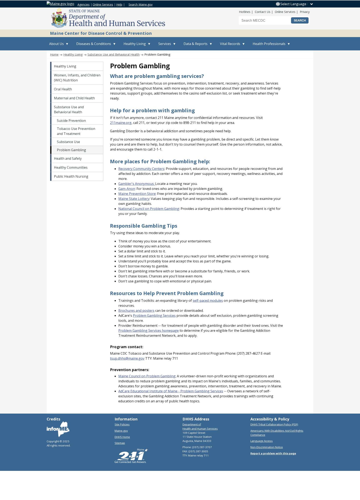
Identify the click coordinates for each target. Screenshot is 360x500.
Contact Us (262, 12)
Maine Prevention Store (137, 193)
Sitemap (120, 443)
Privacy (305, 12)
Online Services (103, 4)
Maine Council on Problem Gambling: (147, 376)
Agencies (84, 4)
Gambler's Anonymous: (136, 183)
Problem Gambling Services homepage (148, 330)
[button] (296, 4)
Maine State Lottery (133, 198)
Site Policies (122, 424)
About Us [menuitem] (55, 45)
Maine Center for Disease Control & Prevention (101, 33)
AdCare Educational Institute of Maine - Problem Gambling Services (170, 391)
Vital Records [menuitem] (229, 45)
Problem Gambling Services (154, 315)
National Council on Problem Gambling (148, 208)
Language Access (261, 441)
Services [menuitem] (163, 45)
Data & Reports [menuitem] (194, 45)
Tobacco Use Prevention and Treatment (76, 131)
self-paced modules (208, 300)
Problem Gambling (71, 150)
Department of (191, 424)
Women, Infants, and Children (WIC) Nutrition (77, 77)
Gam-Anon (126, 188)
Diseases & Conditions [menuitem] (92, 45)
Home (54, 54)
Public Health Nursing (71, 176)
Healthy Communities (71, 167)
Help (119, 4)
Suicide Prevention (71, 120)
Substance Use (68, 142)
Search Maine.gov (140, 4)
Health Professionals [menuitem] (267, 45)
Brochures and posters (136, 310)
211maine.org (120, 122)
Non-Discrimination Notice (266, 447)
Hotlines (244, 12)
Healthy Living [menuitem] (133, 45)
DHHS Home (122, 437)
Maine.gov (121, 431)
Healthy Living (73, 54)
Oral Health (63, 89)
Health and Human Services (200, 428)
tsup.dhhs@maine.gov (127, 358)
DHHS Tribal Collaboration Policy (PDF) (274, 424)
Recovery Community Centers (141, 168)
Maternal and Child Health (74, 98)
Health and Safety (68, 158)
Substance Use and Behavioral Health (114, 54)
